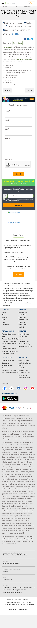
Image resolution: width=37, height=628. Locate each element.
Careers (22, 605)
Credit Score (22, 324)
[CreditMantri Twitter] (11, 388)
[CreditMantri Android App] (10, 398)
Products (18, 600)
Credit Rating (22, 375)
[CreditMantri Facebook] (4, 388)
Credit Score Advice (24, 378)
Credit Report (22, 368)
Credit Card (22, 315)
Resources (5, 324)
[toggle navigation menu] (3, 3)
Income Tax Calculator (9, 370)
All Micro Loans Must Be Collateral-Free (17, 241)
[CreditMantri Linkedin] (18, 388)
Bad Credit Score (23, 370)
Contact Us (30, 605)
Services (10, 600)
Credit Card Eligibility (9, 341)
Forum (4, 322)
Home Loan (22, 317)
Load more (18, 275)
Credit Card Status (8, 353)
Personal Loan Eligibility (10, 339)
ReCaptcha (9, 159)
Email (7, 120)
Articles (4, 315)
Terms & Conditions (21, 199)
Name (7, 111)
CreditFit (21, 327)
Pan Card (21, 339)
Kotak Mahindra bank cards (23, 59)
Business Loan (23, 320)
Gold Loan (21, 322)
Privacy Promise (26, 602)
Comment (8, 138)
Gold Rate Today (23, 341)
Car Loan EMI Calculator (10, 373)
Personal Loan (23, 312)
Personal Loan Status (9, 349)
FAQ (3, 320)
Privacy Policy (30, 199)
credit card (7, 47)
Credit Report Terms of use (13, 200)
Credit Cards (17, 43)
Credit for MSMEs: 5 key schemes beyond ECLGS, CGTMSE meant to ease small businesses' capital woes (17, 259)
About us (5, 317)
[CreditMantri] (10, 3)
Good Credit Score (24, 373)
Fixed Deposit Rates (25, 346)
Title (7, 129)
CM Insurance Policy (10, 605)
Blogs (4, 312)
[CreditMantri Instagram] (25, 388)
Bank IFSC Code (23, 334)
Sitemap (26, 600)
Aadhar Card (22, 336)
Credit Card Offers (24, 360)
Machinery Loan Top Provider (13, 252)
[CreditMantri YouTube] (32, 388)
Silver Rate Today (24, 344)
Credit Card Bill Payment (10, 351)
